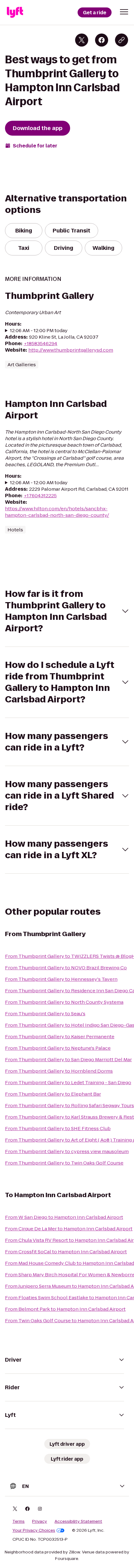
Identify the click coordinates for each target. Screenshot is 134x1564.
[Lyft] (15, 12)
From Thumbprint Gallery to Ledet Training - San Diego (68, 1082)
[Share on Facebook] (101, 40)
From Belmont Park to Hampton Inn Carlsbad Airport (65, 1309)
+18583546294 (40, 343)
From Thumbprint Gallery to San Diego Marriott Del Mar (68, 1059)
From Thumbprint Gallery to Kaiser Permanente (59, 1036)
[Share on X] (81, 40)
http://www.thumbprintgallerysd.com (70, 350)
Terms (18, 1521)
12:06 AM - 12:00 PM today (39, 330)
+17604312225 (40, 495)
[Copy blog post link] (121, 40)
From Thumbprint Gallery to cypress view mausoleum (67, 1151)
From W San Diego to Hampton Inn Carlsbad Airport (64, 1217)
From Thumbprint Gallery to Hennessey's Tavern (61, 979)
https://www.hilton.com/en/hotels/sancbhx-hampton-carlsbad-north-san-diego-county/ (57, 511)
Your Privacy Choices (33, 1530)
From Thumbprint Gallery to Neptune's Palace (58, 1048)
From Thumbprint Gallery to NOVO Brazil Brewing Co (66, 967)
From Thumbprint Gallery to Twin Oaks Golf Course (64, 1163)
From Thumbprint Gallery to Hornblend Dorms (59, 1071)
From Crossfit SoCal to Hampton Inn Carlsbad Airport (66, 1251)
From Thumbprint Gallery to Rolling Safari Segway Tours (69, 1105)
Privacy (39, 1521)
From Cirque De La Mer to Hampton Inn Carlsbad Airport (68, 1228)
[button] (124, 12)
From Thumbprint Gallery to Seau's (45, 1013)
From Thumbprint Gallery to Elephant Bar (53, 1094)
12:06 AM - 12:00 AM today (39, 482)
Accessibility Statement (78, 1521)
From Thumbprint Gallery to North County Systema (64, 1002)
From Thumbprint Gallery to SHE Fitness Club (58, 1128)
